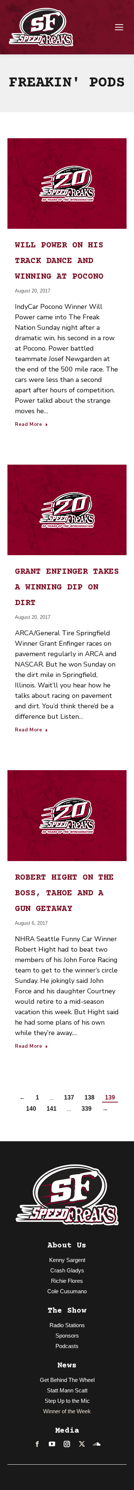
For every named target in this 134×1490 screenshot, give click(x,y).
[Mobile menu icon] (119, 27)
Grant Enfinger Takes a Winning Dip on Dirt (67, 587)
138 (89, 1097)
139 (110, 1097)
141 (52, 1108)
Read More (28, 425)
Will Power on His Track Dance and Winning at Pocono (59, 261)
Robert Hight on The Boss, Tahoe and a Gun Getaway (64, 893)
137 (69, 1097)
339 (87, 1108)
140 (31, 1108)
